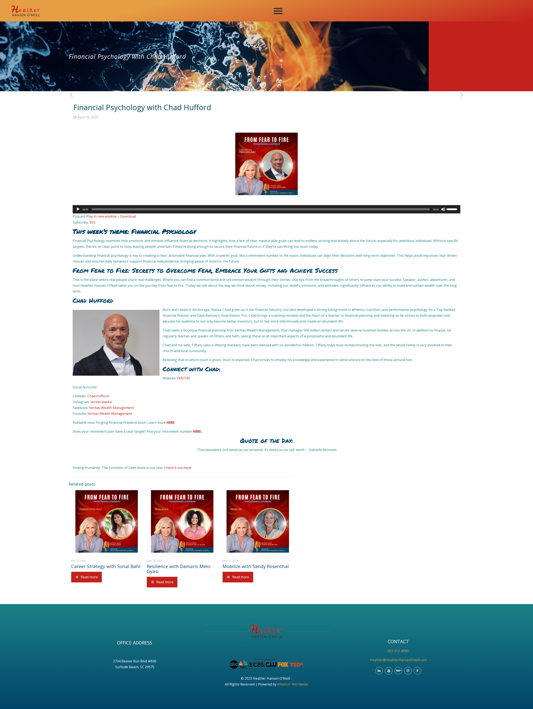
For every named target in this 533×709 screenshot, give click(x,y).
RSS (92, 222)
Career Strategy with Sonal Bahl (105, 566)
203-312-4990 (398, 651)
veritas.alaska (101, 402)
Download (128, 216)
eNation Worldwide (292, 684)
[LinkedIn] (379, 670)
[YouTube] (388, 670)
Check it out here (177, 467)
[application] (266, 209)
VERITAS (183, 378)
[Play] (78, 209)
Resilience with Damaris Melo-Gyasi (179, 568)
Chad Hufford (97, 396)
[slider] (452, 209)
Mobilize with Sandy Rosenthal (256, 566)
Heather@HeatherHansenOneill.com (398, 660)
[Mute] (443, 209)
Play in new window (101, 216)
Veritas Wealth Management (111, 407)
